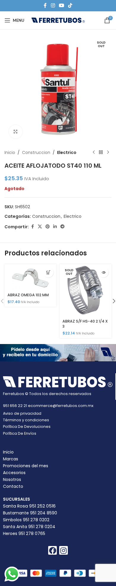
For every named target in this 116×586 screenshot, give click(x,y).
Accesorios (14, 473)
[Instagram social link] (53, 5)
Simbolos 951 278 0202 (26, 520)
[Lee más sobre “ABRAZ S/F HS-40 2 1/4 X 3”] (103, 272)
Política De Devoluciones (27, 426)
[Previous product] (93, 152)
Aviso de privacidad (22, 413)
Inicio (9, 152)
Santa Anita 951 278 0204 (29, 527)
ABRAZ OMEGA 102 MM (28, 294)
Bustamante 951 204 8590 (30, 513)
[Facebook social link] (45, 5)
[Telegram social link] (62, 227)
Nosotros (12, 479)
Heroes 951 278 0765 (24, 533)
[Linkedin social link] (55, 227)
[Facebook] (52, 550)
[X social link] (40, 227)
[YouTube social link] (61, 5)
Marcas (10, 459)
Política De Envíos (19, 433)
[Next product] (108, 152)
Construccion (36, 152)
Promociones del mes (25, 466)
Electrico (66, 152)
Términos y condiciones (26, 419)
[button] (48, 272)
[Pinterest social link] (47, 227)
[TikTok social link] (70, 5)
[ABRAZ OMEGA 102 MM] (30, 277)
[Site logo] (58, 20)
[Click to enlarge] (15, 131)
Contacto (13, 486)
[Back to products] (100, 152)
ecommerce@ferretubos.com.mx (60, 405)
